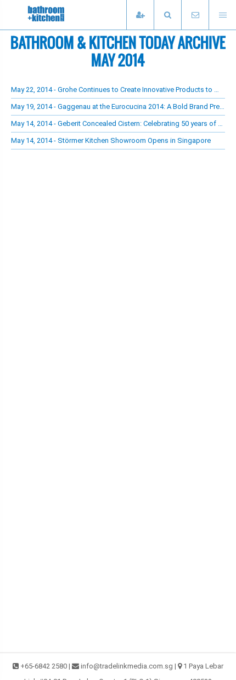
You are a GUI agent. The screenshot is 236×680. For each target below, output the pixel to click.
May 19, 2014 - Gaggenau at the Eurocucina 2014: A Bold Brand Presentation (118, 106)
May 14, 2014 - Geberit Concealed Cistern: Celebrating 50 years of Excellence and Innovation (118, 123)
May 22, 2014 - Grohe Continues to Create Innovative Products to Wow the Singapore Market (118, 89)
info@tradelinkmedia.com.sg (127, 666)
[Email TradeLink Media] (195, 15)
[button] (167, 15)
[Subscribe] (140, 15)
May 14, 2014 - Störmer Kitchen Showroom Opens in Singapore (111, 140)
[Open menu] (222, 15)
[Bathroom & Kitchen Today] (66, 15)
